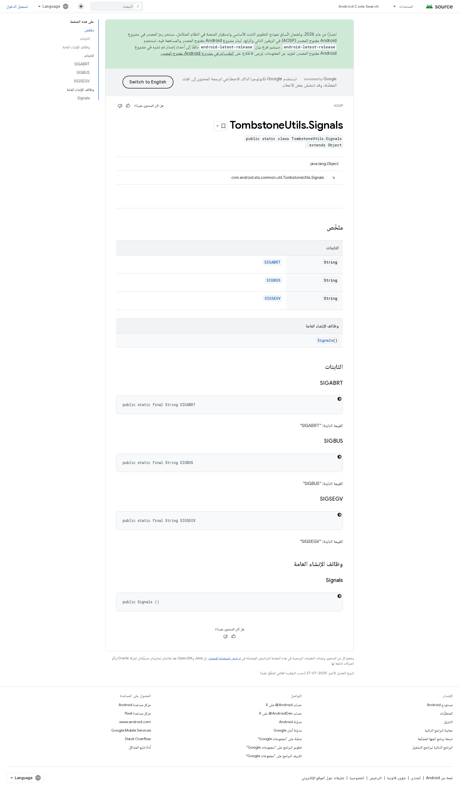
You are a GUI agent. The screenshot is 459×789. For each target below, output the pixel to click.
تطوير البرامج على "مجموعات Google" (274, 747)
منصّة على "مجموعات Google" (280, 738)
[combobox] (116, 6)
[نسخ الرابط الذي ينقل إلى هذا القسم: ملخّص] (321, 228)
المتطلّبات (446, 713)
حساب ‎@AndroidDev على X (280, 713)
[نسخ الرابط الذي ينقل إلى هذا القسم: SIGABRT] (314, 383)
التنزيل (448, 721)
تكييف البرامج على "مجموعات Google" (274, 755)
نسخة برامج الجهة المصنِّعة (435, 738)
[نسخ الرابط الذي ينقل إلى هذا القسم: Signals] (320, 580)
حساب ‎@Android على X (284, 704)
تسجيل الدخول (17, 6)
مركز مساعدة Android (134, 704)
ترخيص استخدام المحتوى (224, 658)
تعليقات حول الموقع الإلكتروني (322, 778)
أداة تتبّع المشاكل (140, 747)
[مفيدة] (128, 106)
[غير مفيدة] (120, 106)
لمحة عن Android (439, 778)
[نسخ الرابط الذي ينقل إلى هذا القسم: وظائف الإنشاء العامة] (288, 564)
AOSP (338, 105)
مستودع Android (440, 704)
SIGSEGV (272, 298)
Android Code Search (358, 6)
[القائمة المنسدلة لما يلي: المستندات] (392, 6)
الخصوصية (357, 778)
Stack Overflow (138, 738)
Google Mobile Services (131, 730)
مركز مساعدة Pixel (138, 713)
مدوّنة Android (290, 721)
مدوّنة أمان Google (288, 730)
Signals (325, 340)
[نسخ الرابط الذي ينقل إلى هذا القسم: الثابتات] (319, 367)
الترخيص (375, 778)
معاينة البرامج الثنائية (439, 730)
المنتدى (416, 778)
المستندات (406, 6)
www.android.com (135, 721)
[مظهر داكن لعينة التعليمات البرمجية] (339, 399)
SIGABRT (272, 262)
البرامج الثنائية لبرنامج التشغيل (432, 747)
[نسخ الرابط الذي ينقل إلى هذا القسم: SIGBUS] (318, 441)
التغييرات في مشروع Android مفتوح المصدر (197, 53)
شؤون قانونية (396, 778)
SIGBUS (273, 280)
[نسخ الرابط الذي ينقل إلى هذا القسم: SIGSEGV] (314, 499)
